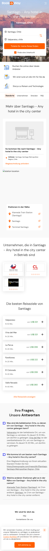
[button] (45, 3)
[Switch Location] (40, 35)
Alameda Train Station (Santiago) (22, 487)
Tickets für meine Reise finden (24, 46)
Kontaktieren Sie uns (24, 519)
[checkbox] (15, 52)
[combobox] (24, 32)
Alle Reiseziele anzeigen (24, 396)
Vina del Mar (35, 437)
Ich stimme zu (24, 545)
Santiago (19, 492)
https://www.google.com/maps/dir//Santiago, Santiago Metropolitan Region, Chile (27, 467)
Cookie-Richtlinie (10, 537)
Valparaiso (12, 432)
